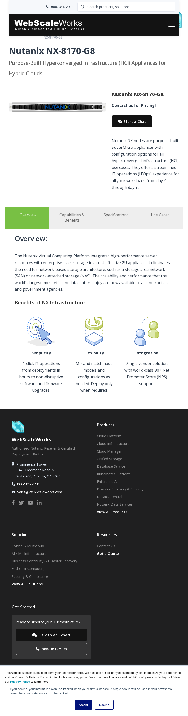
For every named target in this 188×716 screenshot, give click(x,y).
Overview (28, 214)
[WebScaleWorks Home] (54, 25)
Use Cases (160, 214)
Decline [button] (104, 705)
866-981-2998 (28, 484)
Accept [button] (83, 705)
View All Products (112, 512)
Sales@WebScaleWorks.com (39, 492)
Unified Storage (109, 458)
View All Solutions (27, 584)
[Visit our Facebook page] (13, 503)
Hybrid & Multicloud (28, 546)
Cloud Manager (109, 451)
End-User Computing (29, 568)
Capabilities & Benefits (71, 217)
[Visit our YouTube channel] (30, 503)
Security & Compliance (30, 576)
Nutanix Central (109, 496)
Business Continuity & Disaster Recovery (44, 561)
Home (14, 37)
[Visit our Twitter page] (21, 503)
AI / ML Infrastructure (29, 553)
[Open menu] (171, 25)
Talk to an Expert (54, 634)
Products (31, 37)
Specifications (116, 214)
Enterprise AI (107, 481)
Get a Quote (108, 553)
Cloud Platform (109, 436)
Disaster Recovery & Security (120, 489)
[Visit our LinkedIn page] (39, 503)
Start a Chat (134, 121)
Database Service (111, 466)
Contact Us (106, 546)
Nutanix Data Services (115, 504)
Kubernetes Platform (114, 474)
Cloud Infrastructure (113, 443)
